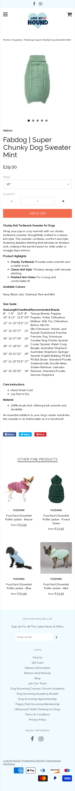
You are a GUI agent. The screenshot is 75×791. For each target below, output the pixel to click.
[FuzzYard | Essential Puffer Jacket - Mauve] (19, 489)
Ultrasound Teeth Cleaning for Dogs (37, 709)
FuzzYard (19, 510)
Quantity (9, 194)
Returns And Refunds (37, 673)
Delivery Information (37, 668)
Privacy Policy (37, 719)
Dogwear (17, 39)
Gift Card (37, 662)
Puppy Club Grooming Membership (38, 704)
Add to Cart (37, 213)
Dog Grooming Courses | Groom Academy (37, 688)
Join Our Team (37, 683)
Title (6, 177)
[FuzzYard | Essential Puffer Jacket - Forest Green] (56, 489)
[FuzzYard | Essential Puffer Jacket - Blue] (19, 558)
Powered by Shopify (33, 760)
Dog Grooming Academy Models (37, 693)
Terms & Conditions (37, 714)
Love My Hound (11, 760)
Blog (37, 678)
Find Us (37, 657)
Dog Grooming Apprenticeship (37, 699)
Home (6, 39)
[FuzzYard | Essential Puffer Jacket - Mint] (56, 558)
